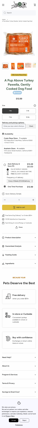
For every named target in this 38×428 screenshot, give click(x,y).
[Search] (4, 13)
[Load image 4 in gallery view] (28, 65)
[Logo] (19, 5)
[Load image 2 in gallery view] (13, 66)
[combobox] (19, 13)
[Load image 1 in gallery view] (5, 66)
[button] (11, 194)
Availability (9, 134)
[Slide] (35, 105)
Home (3, 19)
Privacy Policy (10, 416)
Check (31, 126)
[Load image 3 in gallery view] (20, 66)
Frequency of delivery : (15, 177)
